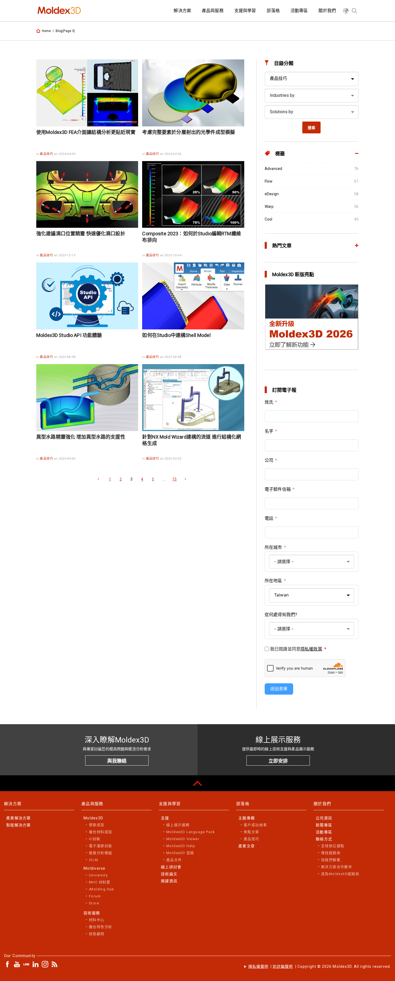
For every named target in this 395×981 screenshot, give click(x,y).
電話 (269, 518)
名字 (269, 431)
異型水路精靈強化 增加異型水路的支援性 (80, 437)
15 (174, 479)
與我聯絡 (117, 761)
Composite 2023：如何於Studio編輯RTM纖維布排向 (191, 237)
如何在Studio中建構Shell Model (176, 335)
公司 (269, 460)
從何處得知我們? (281, 614)
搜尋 (311, 128)
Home (46, 31)
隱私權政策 (311, 649)
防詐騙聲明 (283, 966)
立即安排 (278, 761)
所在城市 (273, 547)
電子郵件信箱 (278, 489)
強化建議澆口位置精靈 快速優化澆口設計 (80, 233)
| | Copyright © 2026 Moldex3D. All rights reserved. (319, 966)
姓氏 (269, 402)
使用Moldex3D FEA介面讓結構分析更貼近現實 (85, 132)
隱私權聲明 (258, 966)
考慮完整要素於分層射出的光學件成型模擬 (188, 132)
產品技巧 (47, 154)
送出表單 (279, 689)
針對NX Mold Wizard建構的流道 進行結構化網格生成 (191, 440)
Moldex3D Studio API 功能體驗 (69, 335)
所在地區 (273, 580)
